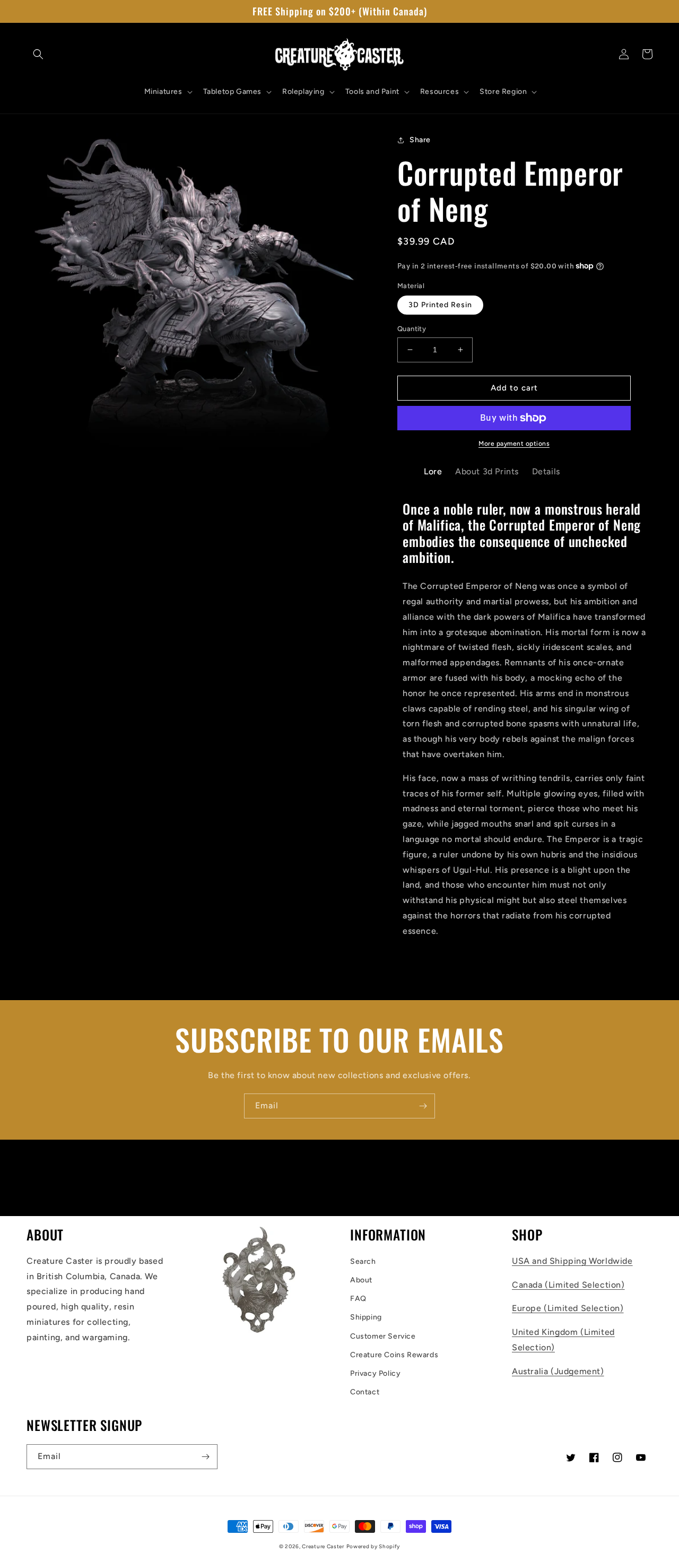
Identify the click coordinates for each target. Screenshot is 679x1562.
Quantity (411, 329)
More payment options (514, 443)
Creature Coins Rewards (394, 1354)
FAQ (358, 1298)
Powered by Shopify (373, 1546)
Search (363, 1261)
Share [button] (420, 139)
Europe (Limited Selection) (568, 1308)
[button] (38, 54)
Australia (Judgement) (558, 1371)
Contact (364, 1391)
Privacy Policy (375, 1373)
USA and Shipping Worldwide (572, 1261)
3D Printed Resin (440, 304)
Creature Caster (323, 1546)
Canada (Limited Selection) (568, 1285)
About (361, 1280)
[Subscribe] (422, 1106)
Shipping (366, 1317)
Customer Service (383, 1336)
